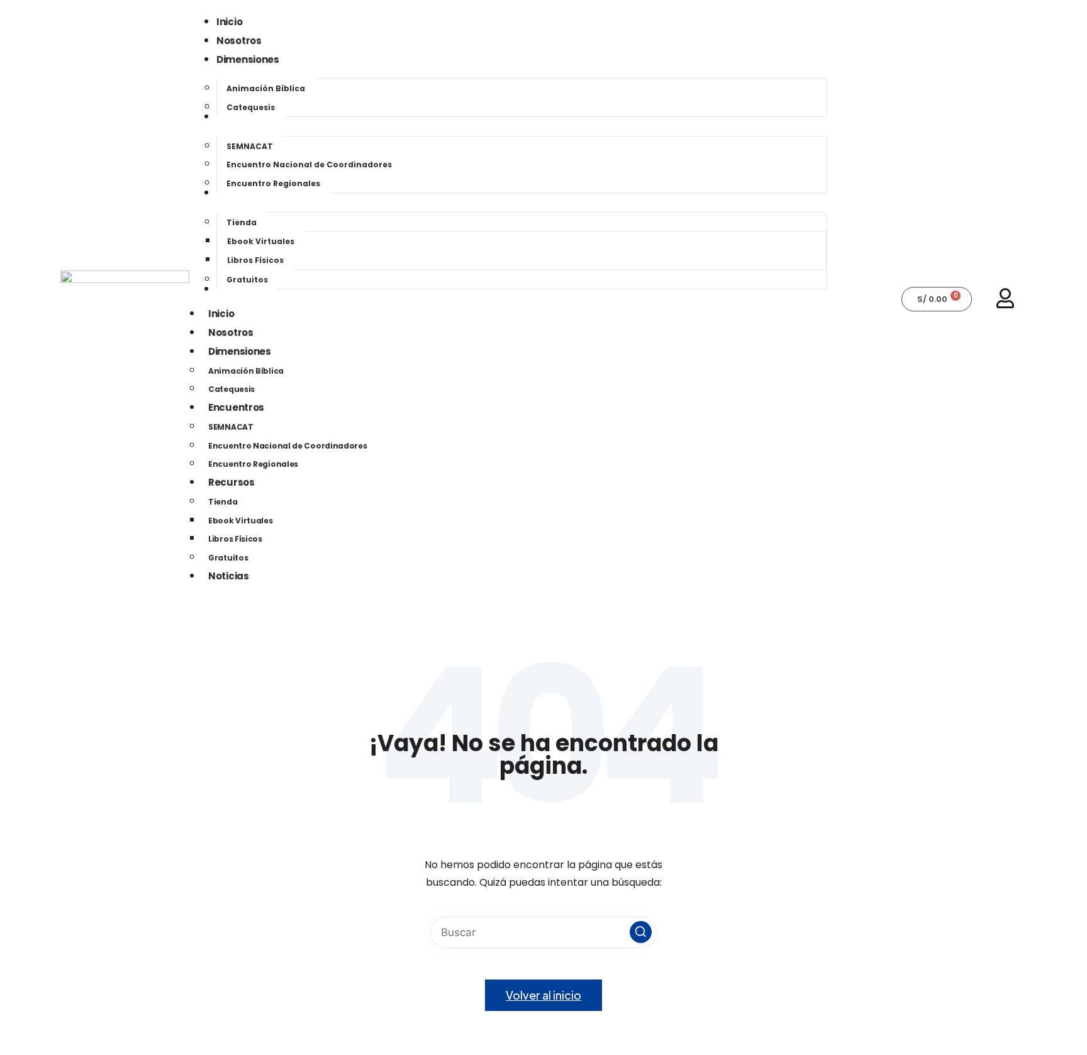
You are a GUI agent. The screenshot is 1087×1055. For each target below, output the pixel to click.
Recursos (231, 482)
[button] (641, 932)
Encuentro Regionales (253, 464)
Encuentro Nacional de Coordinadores (287, 445)
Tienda (222, 501)
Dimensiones (239, 351)
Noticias (228, 576)
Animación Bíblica (246, 371)
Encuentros (236, 407)
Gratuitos (228, 557)
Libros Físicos (235, 538)
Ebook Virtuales (240, 520)
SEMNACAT (231, 426)
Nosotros (231, 332)
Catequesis (231, 389)
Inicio (221, 313)
